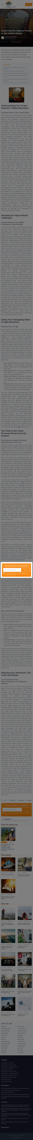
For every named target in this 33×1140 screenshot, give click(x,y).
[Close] (29, 565)
